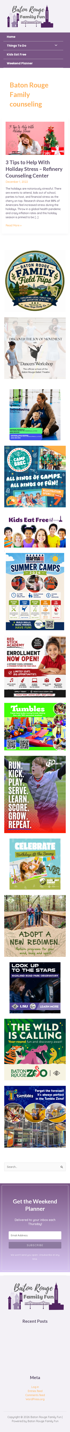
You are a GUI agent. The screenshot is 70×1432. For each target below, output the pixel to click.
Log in (35, 1387)
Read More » (13, 225)
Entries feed (35, 1391)
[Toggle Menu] (55, 45)
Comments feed (35, 1395)
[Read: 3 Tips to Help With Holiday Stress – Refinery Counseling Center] (35, 138)
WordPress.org (35, 1399)
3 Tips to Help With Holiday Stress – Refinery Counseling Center (34, 169)
